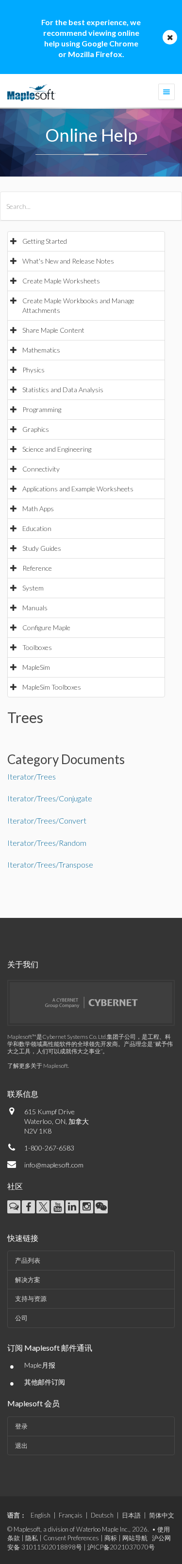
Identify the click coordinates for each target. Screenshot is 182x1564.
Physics (33, 370)
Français (71, 1515)
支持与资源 (31, 1298)
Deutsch (102, 1515)
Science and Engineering (56, 449)
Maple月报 (39, 1365)
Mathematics (41, 350)
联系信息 (22, 1093)
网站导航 (135, 1538)
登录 (21, 1426)
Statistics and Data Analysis (62, 389)
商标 (110, 1538)
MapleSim (36, 667)
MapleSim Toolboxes (51, 687)
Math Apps (38, 508)
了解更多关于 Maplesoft (37, 1065)
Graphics (35, 429)
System (33, 588)
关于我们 (22, 964)
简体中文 (161, 1515)
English (40, 1515)
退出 (21, 1445)
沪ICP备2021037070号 (121, 1547)
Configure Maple (46, 627)
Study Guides (41, 548)
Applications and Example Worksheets (77, 489)
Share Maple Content (53, 330)
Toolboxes (37, 647)
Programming (41, 409)
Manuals (35, 608)
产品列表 (27, 1260)
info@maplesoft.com (53, 1165)
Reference (37, 568)
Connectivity (41, 469)
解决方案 (27, 1280)
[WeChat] (101, 1206)
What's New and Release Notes (68, 261)
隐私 (31, 1538)
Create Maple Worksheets (61, 281)
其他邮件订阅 (44, 1382)
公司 (21, 1318)
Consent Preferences (71, 1538)
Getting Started (44, 241)
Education (36, 528)
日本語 (131, 1515)
